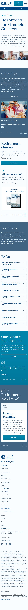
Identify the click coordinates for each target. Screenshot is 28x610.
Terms (9, 596)
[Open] (25, 3)
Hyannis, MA (4, 495)
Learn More (14, 437)
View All (14, 356)
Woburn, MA (4, 492)
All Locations (4, 505)
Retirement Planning (9, 121)
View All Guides (14, 163)
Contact (3, 525)
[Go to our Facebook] (2, 544)
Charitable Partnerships (7, 512)
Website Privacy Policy (18, 595)
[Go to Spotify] (10, 544)
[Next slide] (25, 132)
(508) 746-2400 (5, 537)
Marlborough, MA (6, 498)
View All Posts (14, 96)
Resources (4, 476)
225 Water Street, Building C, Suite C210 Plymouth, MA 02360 (12, 533)
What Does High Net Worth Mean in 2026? (13, 125)
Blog (2, 522)
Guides (3, 519)
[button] (14, 263)
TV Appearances (5, 482)
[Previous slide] (21, 132)
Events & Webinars (6, 479)
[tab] (3, 379)
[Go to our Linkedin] (6, 544)
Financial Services (6, 472)
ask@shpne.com (5, 541)
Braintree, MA (5, 502)
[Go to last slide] (21, 379)
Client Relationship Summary (21, 596)
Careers (3, 515)
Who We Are (4, 469)
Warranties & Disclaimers (6, 595)
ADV (13, 596)
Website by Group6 (5, 599)
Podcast (3, 486)
